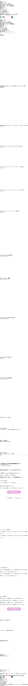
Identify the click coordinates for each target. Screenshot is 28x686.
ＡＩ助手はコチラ (14, 492)
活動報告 (2, 35)
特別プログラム (3, 8)
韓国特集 (7, 14)
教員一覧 (2, 6)
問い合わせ (2, 13)
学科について (3, 1)
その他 (1, 212)
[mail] (12, 17)
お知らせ (2, 9)
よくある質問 (3, 11)
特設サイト (2, 14)
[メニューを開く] (0, 34)
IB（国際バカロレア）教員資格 (7, 5)
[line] (1, 17)
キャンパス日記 (3, 10)
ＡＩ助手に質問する (4, 12)
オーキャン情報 (13, 14)
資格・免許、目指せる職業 (6, 4)
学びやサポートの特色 (5, 3)
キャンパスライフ (4, 256)
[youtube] (3, 17)
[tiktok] (9, 17)
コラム (1, 126)
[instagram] (6, 17)
